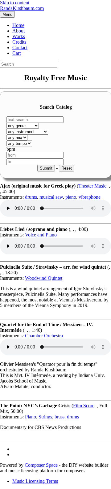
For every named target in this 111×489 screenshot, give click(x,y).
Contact (19, 47)
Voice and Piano (41, 234)
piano (70, 197)
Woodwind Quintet (43, 278)
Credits (19, 42)
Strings (45, 416)
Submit (46, 168)
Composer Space (41, 465)
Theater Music (92, 185)
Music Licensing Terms (35, 481)
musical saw (51, 197)
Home (18, 25)
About (18, 30)
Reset (66, 168)
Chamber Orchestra (44, 335)
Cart (16, 53)
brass (59, 416)
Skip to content (14, 2)
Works (18, 36)
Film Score (83, 405)
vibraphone (90, 197)
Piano (30, 416)
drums (31, 197)
